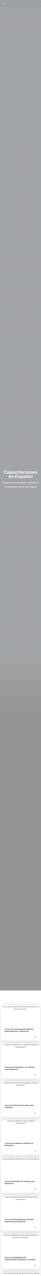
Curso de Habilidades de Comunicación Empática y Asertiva (20, 1259)
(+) (35, 1037)
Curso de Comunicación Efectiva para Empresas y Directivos (19, 1030)
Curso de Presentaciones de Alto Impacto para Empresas (19, 1220)
